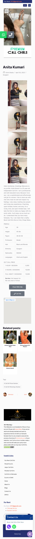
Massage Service (12, 508)
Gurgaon (5, 75)
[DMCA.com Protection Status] (9, 447)
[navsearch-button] (29, 5)
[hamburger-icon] (25, 5)
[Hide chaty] (30, 534)
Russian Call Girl (12, 510)
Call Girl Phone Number (11, 383)
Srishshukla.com (20, 438)
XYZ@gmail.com (16, 1)
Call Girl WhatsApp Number (12, 387)
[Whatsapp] (3, 34)
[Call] (9, 527)
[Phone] (10, 34)
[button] (31, 517)
